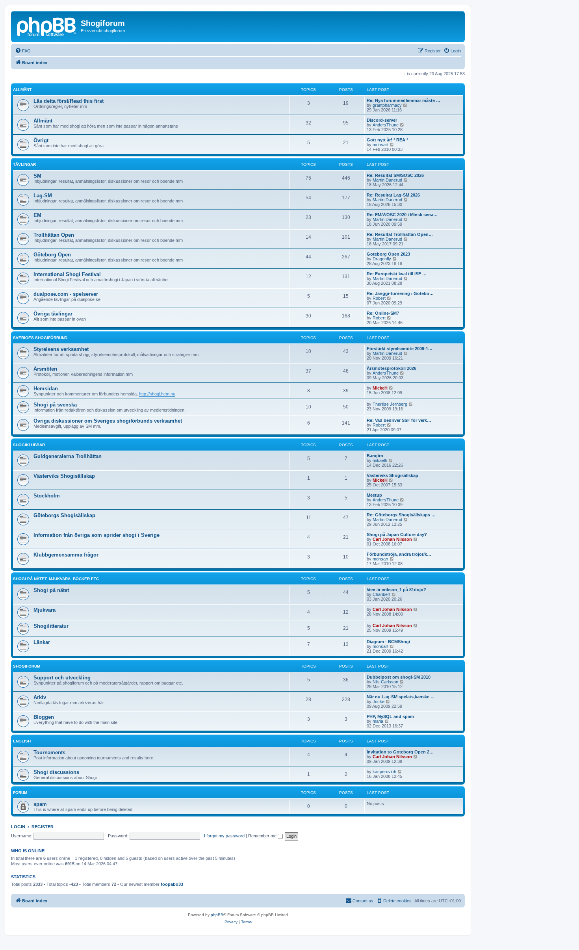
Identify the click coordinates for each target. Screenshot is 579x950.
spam (40, 804)
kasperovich (384, 771)
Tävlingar (24, 164)
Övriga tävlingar (52, 314)
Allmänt (22, 89)
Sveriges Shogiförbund (40, 338)
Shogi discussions (56, 772)
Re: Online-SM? (383, 313)
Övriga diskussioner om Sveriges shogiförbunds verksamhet (107, 421)
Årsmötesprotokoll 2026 (391, 368)
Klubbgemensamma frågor (65, 555)
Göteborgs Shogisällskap (64, 515)
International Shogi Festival (67, 274)
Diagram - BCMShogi (388, 641)
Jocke (378, 701)
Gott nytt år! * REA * (387, 139)
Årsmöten (45, 369)
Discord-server (382, 120)
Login (18, 826)
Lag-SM (42, 196)
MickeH (380, 388)
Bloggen (43, 717)
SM (37, 176)
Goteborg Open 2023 (388, 254)
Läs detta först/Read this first (68, 101)
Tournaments (49, 752)
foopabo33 (172, 884)
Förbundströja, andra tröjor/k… (399, 554)
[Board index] (47, 25)
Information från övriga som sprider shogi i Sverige (96, 535)
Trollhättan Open (53, 235)
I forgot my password (224, 835)
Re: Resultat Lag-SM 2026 (393, 195)
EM (37, 215)
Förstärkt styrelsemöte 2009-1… (399, 348)
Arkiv (39, 697)
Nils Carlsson (385, 681)
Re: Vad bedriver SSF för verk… (399, 420)
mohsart (380, 144)
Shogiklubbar (29, 445)
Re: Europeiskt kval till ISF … (397, 273)
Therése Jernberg (390, 404)
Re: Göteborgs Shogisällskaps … (401, 514)
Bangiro (375, 455)
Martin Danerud (387, 180)
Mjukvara (44, 610)
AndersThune (386, 124)
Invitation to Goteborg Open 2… (400, 752)
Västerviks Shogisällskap (64, 476)
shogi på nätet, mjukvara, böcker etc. (56, 579)
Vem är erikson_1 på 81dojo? (396, 589)
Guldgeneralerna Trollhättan (67, 456)
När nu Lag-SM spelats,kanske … (401, 696)
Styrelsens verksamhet (61, 349)
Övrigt (40, 140)
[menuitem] (23, 51)
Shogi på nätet (51, 590)
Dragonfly (382, 258)
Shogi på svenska (55, 405)
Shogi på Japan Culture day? (397, 534)
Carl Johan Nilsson (392, 539)
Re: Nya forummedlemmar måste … (403, 100)
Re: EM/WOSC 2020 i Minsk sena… (402, 214)
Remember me (263, 835)
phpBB (217, 915)
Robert (379, 298)
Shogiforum (26, 666)
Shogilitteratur (51, 626)
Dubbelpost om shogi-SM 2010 (399, 677)
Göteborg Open (52, 255)
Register (43, 826)
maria (378, 721)
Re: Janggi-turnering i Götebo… (400, 293)
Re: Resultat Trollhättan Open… (400, 234)
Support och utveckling (62, 678)
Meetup (374, 495)
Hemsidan (45, 389)
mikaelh (380, 460)
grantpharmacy (387, 105)
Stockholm (46, 496)
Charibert (381, 594)
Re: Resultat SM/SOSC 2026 (395, 175)
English (22, 741)
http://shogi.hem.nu (157, 394)
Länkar (41, 642)
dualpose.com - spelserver (65, 294)
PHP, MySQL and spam (390, 716)
